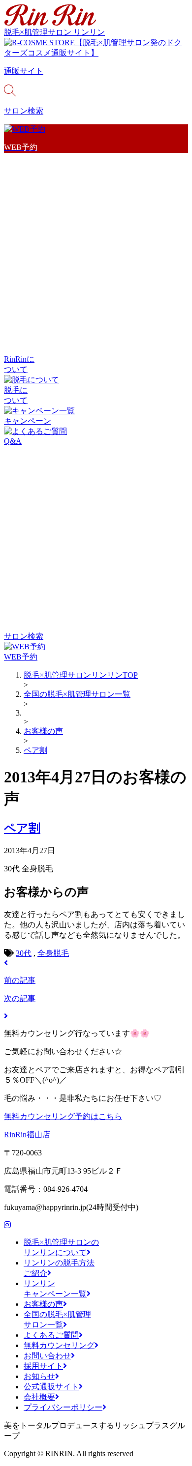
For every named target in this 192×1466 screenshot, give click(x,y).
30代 (24, 953)
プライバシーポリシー (63, 1407)
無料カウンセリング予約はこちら (63, 1116)
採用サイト (43, 1366)
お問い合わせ (47, 1355)
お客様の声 (43, 1304)
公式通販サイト (51, 1386)
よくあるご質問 (51, 1335)
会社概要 (39, 1397)
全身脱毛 (53, 953)
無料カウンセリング (59, 1345)
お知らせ (39, 1376)
